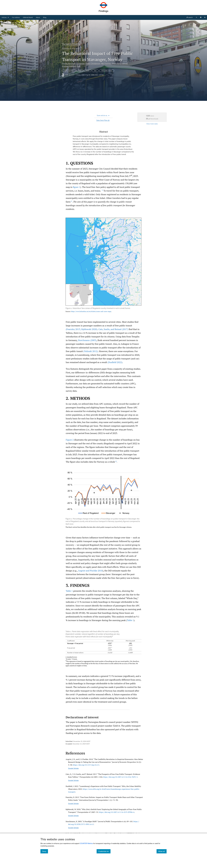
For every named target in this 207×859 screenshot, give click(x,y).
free (80, 70)
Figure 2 (70, 439)
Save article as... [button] (103, 115)
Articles (4, 17)
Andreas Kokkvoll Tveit (71, 66)
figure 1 (76, 187)
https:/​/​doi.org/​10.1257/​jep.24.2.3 (86, 765)
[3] (116, 461)
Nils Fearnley (106, 64)
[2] (71, 201)
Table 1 (69, 590)
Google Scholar (73, 768)
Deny (45, 851)
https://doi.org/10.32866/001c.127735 (90, 75)
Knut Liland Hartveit (120, 64)
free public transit (106, 70)
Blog (44, 17)
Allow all (162, 851)
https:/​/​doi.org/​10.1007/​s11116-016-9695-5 (120, 777)
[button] (103, 267)
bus (95, 70)
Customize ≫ (104, 851)
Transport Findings (71, 44)
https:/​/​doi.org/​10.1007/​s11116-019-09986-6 (116, 812)
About (38, 17)
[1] (102, 190)
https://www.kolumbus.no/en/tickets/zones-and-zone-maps (91, 311)
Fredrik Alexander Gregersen (73, 64)
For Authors (16, 17)
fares (87, 70)
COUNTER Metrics (86, 843)
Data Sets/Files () (103, 120)
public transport (69, 70)
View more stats (152, 124)
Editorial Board (28, 17)
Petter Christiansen (92, 64)
